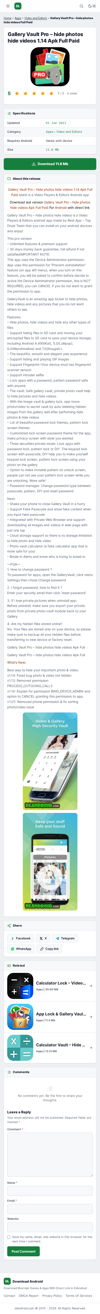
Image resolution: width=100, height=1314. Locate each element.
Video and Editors (35, 18)
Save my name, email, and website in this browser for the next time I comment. (52, 1239)
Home (7, 18)
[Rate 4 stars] (43, 93)
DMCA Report (29, 1295)
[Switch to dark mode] (92, 6)
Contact (9, 1295)
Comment (15, 1129)
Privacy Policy (52, 1295)
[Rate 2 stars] (26, 93)
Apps (18, 18)
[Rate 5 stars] (51, 93)
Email (12, 1200)
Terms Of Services (79, 1295)
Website (13, 1219)
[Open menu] (8, 6)
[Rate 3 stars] (34, 93)
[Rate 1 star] (17, 93)
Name (12, 1182)
